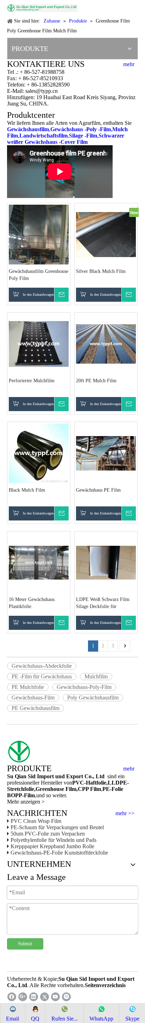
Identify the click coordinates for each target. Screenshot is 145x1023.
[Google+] (22, 996)
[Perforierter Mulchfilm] (39, 343)
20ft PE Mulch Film (96, 380)
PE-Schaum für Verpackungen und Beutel (57, 827)
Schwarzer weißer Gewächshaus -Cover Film (65, 139)
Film (70, 789)
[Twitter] (44, 996)
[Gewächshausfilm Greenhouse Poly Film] (39, 257)
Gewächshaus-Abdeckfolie (42, 666)
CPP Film (89, 789)
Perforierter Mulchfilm (32, 380)
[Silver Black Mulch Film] (106, 234)
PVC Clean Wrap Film (36, 821)
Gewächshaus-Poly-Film (84, 687)
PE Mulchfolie (28, 687)
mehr (128, 64)
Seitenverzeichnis (105, 985)
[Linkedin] (33, 996)
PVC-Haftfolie (89, 783)
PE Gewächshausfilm (35, 708)
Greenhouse (50, 789)
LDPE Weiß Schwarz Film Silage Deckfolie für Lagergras (103, 603)
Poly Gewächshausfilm (93, 698)
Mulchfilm (96, 676)
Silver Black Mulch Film (101, 271)
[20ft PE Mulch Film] (106, 343)
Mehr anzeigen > (26, 802)
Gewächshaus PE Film (98, 490)
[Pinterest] (66, 996)
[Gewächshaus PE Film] (106, 453)
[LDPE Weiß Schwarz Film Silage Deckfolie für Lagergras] (106, 562)
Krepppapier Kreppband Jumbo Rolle (52, 846)
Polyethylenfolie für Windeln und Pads (53, 840)
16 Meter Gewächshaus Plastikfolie (32, 603)
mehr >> (124, 813)
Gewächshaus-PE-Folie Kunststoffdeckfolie (59, 853)
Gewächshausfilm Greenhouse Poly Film (38, 275)
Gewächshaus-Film (33, 698)
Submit (25, 943)
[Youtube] (55, 996)
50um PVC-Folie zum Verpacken (48, 834)
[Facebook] (11, 996)
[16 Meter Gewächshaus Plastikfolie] (39, 562)
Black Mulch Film (27, 490)
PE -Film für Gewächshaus (42, 676)
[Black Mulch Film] (39, 453)
